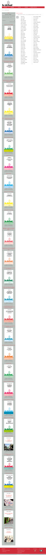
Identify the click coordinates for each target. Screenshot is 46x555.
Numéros (12, 7)
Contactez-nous (4, 551)
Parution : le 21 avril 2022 (8, 244)
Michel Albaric (23, 33)
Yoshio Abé (22, 16)
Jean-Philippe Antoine (24, 62)
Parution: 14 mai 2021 (8, 414)
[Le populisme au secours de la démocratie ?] (8, 456)
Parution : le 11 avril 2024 (8, 57)
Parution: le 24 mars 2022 (9, 264)
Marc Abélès (22, 19)
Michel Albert (23, 35)
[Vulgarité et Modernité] (8, 529)
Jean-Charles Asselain (36, 37)
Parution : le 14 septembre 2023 (8, 152)
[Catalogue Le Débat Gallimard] (8, 26)
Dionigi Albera (23, 34)
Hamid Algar (23, 42)
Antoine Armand (35, 24)
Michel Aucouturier (36, 48)
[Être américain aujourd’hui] (8, 492)
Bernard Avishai (35, 56)
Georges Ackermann (24, 24)
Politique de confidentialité (21, 551)
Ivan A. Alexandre (23, 40)
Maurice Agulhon (23, 30)
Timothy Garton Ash (36, 35)
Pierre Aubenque (35, 47)
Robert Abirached (23, 20)
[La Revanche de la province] (8, 211)
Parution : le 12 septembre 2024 (8, 39)
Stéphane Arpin (35, 31)
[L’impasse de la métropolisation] (8, 419)
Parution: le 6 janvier (8, 302)
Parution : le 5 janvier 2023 (8, 188)
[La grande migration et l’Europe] (8, 401)
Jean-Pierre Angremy (24, 59)
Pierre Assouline (35, 40)
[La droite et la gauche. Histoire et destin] (8, 346)
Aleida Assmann (35, 38)
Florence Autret (35, 55)
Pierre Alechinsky (23, 37)
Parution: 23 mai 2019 (8, 542)
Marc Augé (35, 51)
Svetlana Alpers (23, 47)
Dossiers (26, 7)
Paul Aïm (22, 31)
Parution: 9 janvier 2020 (9, 524)
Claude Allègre (23, 44)
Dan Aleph (22, 38)
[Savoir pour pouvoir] (8, 474)
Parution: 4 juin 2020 (8, 506)
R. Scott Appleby (35, 17)
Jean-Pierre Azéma (36, 60)
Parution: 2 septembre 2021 (8, 396)
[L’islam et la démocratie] (8, 437)
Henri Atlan (35, 42)
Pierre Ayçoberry (35, 59)
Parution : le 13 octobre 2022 (8, 206)
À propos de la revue (6, 550)
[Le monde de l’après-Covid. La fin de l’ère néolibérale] (8, 270)
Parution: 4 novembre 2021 (8, 341)
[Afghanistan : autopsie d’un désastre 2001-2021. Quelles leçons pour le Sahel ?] (8, 231)
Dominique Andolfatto (24, 56)
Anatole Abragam (23, 22)
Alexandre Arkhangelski (36, 22)
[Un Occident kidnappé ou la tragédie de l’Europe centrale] (8, 328)
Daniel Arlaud (35, 23)
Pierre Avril (35, 58)
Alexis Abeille (23, 17)
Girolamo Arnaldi (35, 27)
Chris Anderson (23, 52)
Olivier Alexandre (23, 41)
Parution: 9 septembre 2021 (8, 378)
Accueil (5, 7)
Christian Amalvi (23, 48)
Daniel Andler (23, 55)
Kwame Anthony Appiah (37, 16)
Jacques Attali (35, 44)
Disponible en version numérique (9, 40)
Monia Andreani (23, 58)
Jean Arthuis (35, 34)
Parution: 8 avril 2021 (8, 432)
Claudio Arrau (35, 33)
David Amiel (22, 49)
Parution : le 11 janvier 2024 (8, 96)
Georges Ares (35, 20)
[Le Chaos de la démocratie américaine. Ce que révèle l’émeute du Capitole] (8, 289)
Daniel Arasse (35, 19)
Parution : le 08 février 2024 (8, 76)
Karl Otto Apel (23, 63)
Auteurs (19, 7)
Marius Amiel (23, 51)
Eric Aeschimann (23, 27)
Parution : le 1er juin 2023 (8, 170)
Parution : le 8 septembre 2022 (8, 224)
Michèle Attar (35, 45)
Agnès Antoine (23, 60)
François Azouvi (35, 62)
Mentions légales (20, 552)
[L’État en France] (8, 175)
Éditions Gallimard (19, 554)
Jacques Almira (23, 45)
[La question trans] (8, 364)
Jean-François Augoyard (36, 52)
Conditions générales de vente (21, 550)
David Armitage (35, 26)
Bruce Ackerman (23, 23)
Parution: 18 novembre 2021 (8, 322)
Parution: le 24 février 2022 (8, 283)
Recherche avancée (12, 21)
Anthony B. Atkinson (36, 41)
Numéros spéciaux (33, 7)
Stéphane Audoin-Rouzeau (37, 49)
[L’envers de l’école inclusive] (8, 193)
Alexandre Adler (23, 26)
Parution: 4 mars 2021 (8, 450)
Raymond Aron (35, 30)
